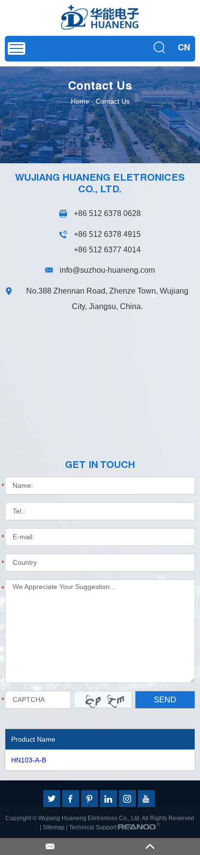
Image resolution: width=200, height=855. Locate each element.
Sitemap (54, 827)
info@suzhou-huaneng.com (107, 270)
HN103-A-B (28, 760)
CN (184, 48)
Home (80, 101)
